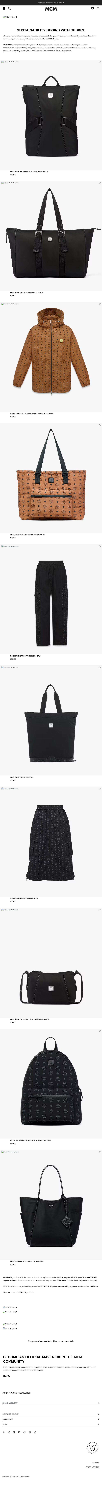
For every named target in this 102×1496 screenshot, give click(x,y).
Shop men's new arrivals (63, 1341)
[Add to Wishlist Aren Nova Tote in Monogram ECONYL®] (100, 183)
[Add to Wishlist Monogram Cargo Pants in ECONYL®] (100, 546)
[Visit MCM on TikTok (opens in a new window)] (35, 1432)
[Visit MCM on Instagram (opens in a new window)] (9, 1432)
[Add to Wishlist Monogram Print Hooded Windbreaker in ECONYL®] (100, 304)
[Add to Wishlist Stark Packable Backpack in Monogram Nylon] (100, 1031)
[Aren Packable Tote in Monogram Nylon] (51, 478)
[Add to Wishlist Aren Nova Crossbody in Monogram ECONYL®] (100, 910)
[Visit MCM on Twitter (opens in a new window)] (14, 1432)
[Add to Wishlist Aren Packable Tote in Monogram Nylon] (100, 425)
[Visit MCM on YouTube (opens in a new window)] (19, 1432)
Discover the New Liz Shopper (55, 2)
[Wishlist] (92, 8)
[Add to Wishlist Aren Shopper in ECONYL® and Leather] (100, 1152)
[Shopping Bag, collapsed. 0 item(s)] (98, 8)
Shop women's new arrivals (39, 1341)
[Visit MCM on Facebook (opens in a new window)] (3, 1432)
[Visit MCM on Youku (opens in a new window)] (30, 1432)
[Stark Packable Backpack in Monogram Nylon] (51, 1084)
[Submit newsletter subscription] (98, 1403)
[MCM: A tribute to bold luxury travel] (51, 10)
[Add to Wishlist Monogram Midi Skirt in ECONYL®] (100, 789)
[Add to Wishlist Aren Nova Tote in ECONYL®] (100, 667)
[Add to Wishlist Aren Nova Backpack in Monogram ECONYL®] (100, 62)
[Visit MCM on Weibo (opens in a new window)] (24, 1432)
